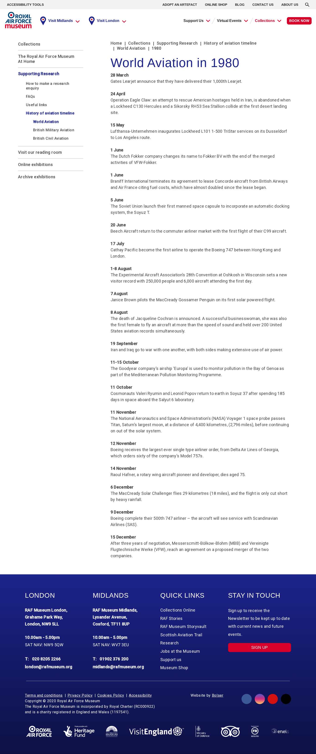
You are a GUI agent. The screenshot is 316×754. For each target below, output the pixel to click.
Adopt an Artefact (179, 4)
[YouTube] (273, 699)
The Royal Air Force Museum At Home (46, 59)
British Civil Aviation (51, 138)
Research (169, 642)
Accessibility (140, 695)
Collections (265, 21)
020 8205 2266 (46, 658)
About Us (289, 4)
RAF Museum (18, 20)
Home (116, 43)
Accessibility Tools (25, 4)
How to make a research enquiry (47, 85)
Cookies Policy (110, 695)
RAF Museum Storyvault (183, 626)
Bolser (217, 695)
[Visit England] (156, 731)
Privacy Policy (80, 695)
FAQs (30, 96)
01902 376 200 (114, 658)
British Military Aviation (53, 130)
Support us (170, 659)
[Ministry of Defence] (202, 731)
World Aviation (46, 122)
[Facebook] (247, 699)
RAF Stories (171, 618)
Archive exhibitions (37, 176)
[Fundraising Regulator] (255, 731)
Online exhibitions (35, 164)
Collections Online (177, 610)
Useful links (36, 105)
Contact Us (262, 4)
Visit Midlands (60, 21)
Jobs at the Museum (180, 651)
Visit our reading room (40, 152)
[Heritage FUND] (78, 731)
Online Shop (216, 4)
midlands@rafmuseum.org (118, 666)
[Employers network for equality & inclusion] (280, 731)
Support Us (193, 21)
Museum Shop (174, 667)
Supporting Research (38, 73)
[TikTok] (286, 699)
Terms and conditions (44, 695)
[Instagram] (260, 699)
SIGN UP (259, 647)
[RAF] (39, 731)
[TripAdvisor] (230, 731)
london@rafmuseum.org (48, 666)
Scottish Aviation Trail (181, 634)
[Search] (307, 4)
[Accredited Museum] (112, 731)
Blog (240, 4)
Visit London (108, 21)
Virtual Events (229, 21)
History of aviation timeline (50, 113)
